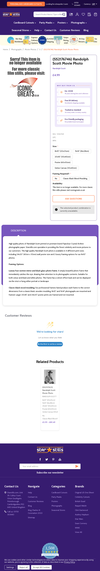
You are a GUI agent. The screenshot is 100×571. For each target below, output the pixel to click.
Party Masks (45, 22)
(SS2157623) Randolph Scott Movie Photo (48, 390)
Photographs (78, 22)
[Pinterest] (53, 459)
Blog (85, 30)
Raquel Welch (80, 506)
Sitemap (31, 517)
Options (50, 430)
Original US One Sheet (84, 492)
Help (36, 30)
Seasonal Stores (20, 30)
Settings (10, 567)
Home (5, 49)
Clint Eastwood (81, 510)
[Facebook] (40, 459)
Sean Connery (81, 523)
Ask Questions (73, 198)
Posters (61, 22)
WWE (77, 528)
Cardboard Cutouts (24, 22)
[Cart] (95, 14)
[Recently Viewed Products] (89, 14)
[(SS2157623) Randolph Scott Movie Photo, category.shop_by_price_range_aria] (50, 376)
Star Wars (79, 519)
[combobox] (50, 14)
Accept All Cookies (41, 567)
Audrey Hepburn (82, 514)
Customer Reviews (70, 30)
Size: (55, 146)
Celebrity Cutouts (82, 497)
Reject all (24, 567)
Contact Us (50, 30)
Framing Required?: (62, 174)
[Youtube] (60, 459)
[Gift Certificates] (71, 14)
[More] (35, 23)
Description (18, 230)
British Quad (80, 501)
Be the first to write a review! (50, 344)
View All (78, 532)
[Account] (77, 14)
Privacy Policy (69, 562)
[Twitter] (46, 459)
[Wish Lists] (83, 14)
